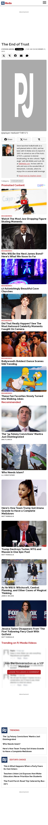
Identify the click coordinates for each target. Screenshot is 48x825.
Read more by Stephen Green (30, 176)
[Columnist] (9, 150)
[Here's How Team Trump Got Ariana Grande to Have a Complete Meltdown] (24, 492)
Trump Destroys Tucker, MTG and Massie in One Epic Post (21, 550)
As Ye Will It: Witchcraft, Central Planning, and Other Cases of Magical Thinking (24, 590)
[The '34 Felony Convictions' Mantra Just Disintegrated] (24, 418)
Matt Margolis (8, 516)
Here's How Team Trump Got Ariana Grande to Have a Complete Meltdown (23, 510)
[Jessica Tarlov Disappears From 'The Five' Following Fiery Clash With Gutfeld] (24, 613)
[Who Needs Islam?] (24, 456)
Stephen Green (7, 49)
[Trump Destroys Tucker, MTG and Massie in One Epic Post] (24, 533)
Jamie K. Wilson (8, 596)
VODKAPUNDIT (17, 181)
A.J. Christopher (8, 475)
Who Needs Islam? (13, 472)
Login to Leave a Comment (24, 672)
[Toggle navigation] (44, 3)
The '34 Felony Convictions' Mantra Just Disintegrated (22, 435)
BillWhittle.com (24, 164)
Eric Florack (7, 439)
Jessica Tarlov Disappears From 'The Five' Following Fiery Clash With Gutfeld (23, 631)
